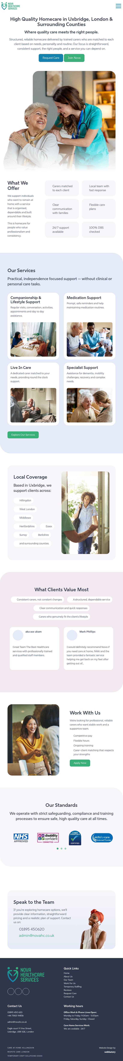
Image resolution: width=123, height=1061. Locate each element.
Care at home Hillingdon (21, 1048)
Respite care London (18, 1052)
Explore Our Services (23, 434)
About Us (68, 976)
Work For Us (69, 983)
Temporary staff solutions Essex (25, 1056)
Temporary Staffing (72, 986)
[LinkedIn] (18, 991)
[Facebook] (11, 991)
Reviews (68, 990)
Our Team (68, 980)
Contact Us (69, 996)
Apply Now (80, 763)
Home (66, 973)
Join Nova (74, 58)
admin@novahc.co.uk (36, 935)
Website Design (106, 1047)
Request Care (51, 58)
